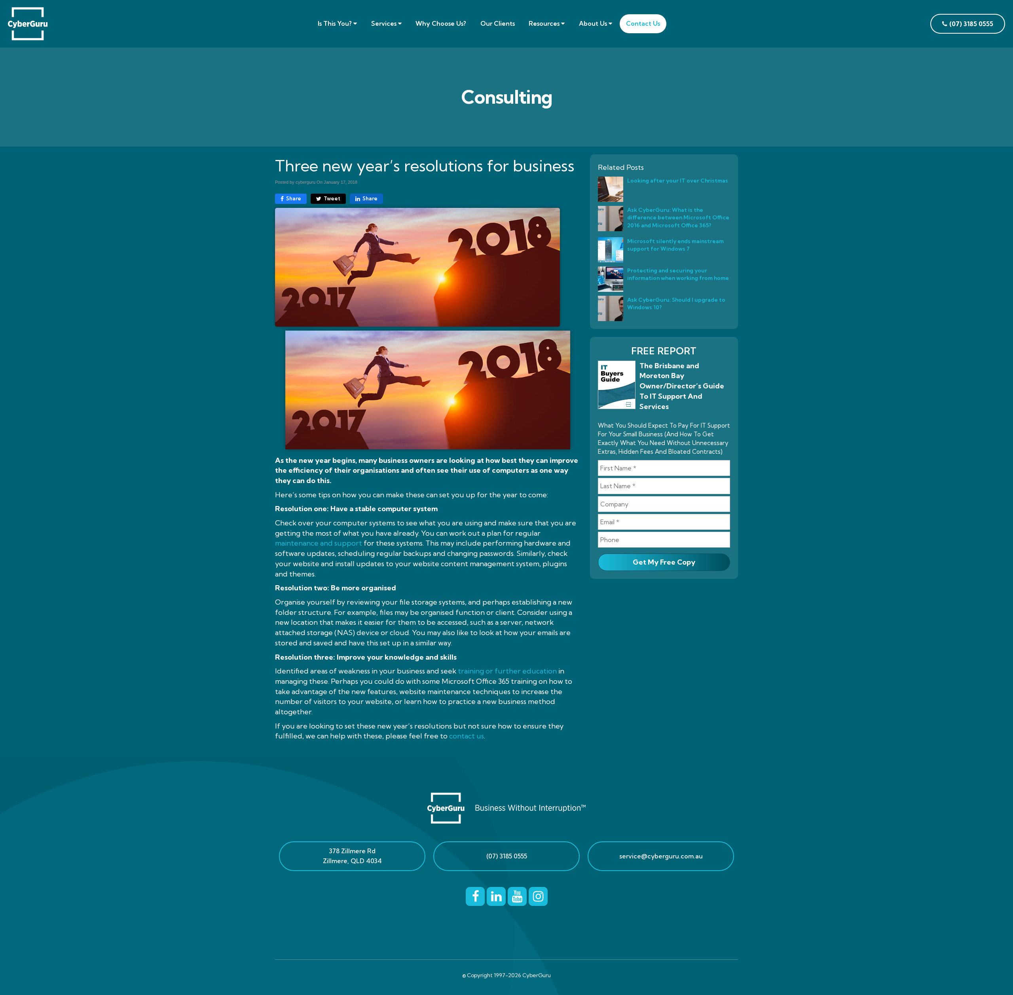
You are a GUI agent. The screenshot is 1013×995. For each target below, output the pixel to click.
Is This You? (335, 23)
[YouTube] (517, 895)
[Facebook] (475, 895)
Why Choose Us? (440, 23)
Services (384, 23)
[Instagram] (538, 895)
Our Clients (497, 23)
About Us (594, 23)
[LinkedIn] (496, 895)
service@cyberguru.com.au (661, 856)
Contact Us (643, 23)
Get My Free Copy (664, 562)
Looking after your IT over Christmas (677, 180)
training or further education (507, 670)
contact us (466, 735)
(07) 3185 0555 (506, 856)
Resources (545, 23)
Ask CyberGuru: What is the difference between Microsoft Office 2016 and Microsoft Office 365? (678, 217)
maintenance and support (318, 543)
